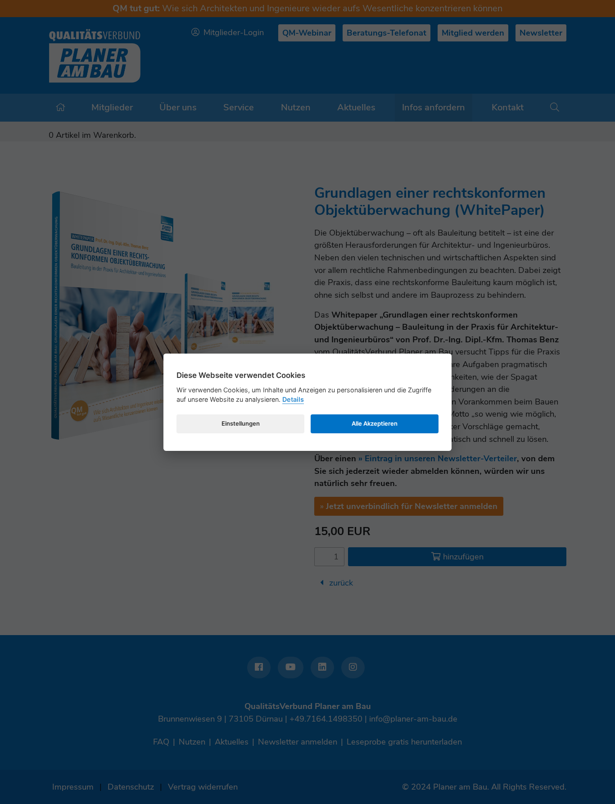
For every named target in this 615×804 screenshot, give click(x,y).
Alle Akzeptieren (375, 423)
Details (293, 399)
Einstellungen (241, 423)
